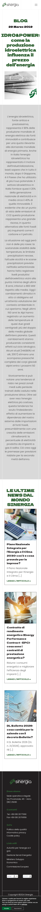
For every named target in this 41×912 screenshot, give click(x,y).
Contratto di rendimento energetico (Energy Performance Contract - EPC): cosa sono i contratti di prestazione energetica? (20, 642)
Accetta (6, 908)
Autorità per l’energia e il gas (19, 849)
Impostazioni (18, 908)
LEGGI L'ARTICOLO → (19, 580)
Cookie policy (13, 835)
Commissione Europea (18, 866)
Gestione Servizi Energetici (19, 855)
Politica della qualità (17, 829)
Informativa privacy (16, 832)
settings (24, 904)
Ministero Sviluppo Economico (15, 861)
